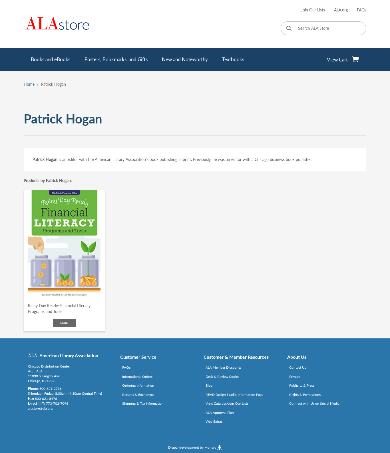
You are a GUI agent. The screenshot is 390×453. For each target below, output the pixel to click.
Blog (209, 385)
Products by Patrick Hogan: (48, 180)
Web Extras (214, 421)
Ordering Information (138, 385)
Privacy (294, 376)
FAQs (361, 9)
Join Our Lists (313, 9)
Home (29, 84)
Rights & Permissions (305, 394)
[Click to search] (289, 28)
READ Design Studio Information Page (234, 394)
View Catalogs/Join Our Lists (227, 403)
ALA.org (341, 9)
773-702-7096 (57, 403)
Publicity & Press (301, 385)
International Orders (137, 376)
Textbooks (233, 59)
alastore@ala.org (40, 408)
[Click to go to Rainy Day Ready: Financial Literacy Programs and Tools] (64, 244)
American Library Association (68, 355)
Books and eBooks (50, 59)
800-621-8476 (46, 398)
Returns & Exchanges (138, 394)
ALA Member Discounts (223, 367)
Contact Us (297, 367)
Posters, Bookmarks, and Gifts (116, 59)
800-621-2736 (50, 388)
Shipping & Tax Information (143, 403)
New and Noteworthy (185, 59)
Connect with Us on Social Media (314, 403)
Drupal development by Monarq (192, 447)
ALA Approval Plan (220, 412)
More (64, 322)
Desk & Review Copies (222, 376)
